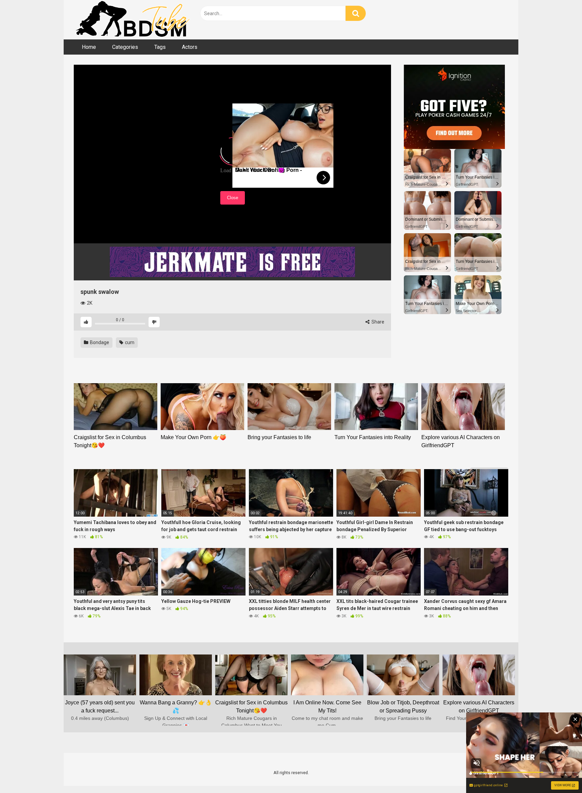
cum (129, 342)
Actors (189, 47)
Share (377, 322)
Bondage (99, 342)
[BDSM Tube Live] (133, 19)
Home (89, 47)
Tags (160, 47)
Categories (125, 47)
